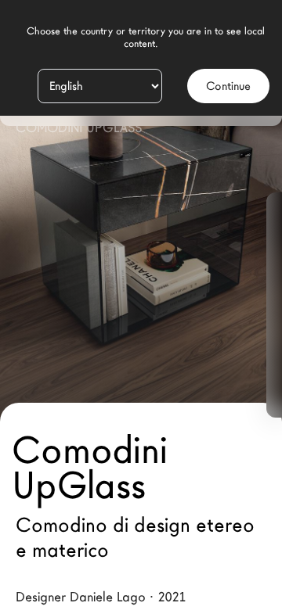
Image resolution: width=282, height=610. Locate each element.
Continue (228, 86)
